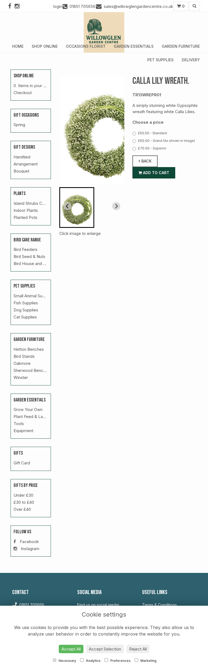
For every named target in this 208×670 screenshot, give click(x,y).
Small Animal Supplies (33, 295)
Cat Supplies (25, 317)
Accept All (71, 649)
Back (146, 161)
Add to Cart (155, 172)
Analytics (92, 661)
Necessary (67, 661)
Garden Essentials (134, 46)
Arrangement (26, 164)
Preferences (120, 661)
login (57, 6)
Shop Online (45, 46)
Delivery (191, 60)
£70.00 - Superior (152, 148)
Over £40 (22, 509)
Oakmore (22, 363)
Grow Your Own (28, 409)
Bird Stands (24, 356)
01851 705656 (31, 604)
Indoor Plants (26, 210)
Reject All (138, 649)
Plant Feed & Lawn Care (36, 416)
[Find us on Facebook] (11, 6)
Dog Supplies (26, 309)
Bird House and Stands (35, 263)
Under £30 (23, 495)
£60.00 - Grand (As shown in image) (166, 141)
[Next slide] (116, 206)
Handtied (22, 156)
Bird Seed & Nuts (29, 256)
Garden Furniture (181, 46)
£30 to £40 (24, 502)
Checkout (23, 92)
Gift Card (22, 462)
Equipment (23, 430)
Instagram (29, 548)
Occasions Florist (86, 46)
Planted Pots (25, 217)
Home (18, 46)
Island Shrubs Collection (36, 203)
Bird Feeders (25, 249)
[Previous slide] (67, 206)
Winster (21, 377)
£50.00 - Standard (152, 133)
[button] (76, 207)
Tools (19, 423)
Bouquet (21, 171)
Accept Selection (105, 649)
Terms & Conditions (159, 604)
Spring (19, 124)
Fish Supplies (26, 302)
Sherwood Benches (32, 370)
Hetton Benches (29, 349)
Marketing (148, 661)
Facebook (29, 541)
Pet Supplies (160, 60)
